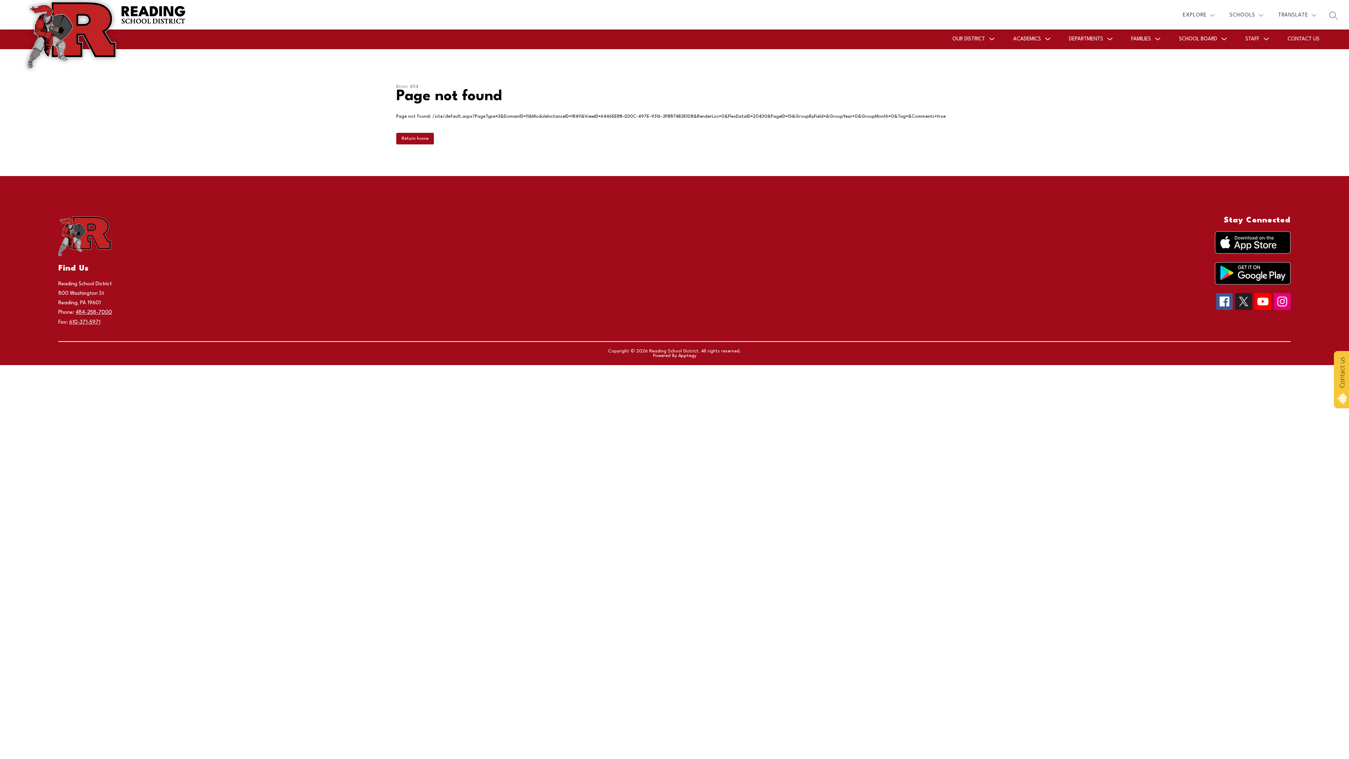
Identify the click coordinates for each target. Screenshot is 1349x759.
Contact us (1342, 372)
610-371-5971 (84, 322)
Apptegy (687, 355)
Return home (415, 138)
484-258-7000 (94, 312)
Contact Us (1303, 39)
